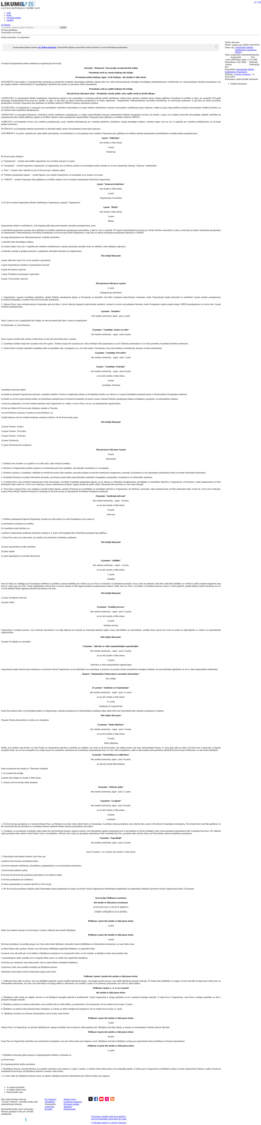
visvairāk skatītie (14, 18)
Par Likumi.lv (50, 1099)
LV (255, 2)
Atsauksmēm (50, 1104)
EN (259, 2)
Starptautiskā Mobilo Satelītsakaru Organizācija (239, 70)
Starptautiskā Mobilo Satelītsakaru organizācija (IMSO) (246, 49)
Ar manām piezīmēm (15, 1087)
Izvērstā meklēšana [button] (9, 30)
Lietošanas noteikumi (73, 1102)
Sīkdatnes (68, 1106)
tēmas (9, 15)
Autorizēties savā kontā (11, 32)
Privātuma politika (71, 1104)
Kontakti (48, 1109)
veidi (9, 13)
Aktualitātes (50, 1102)
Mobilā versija (70, 1099)
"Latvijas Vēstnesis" (242, 74)
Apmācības (49, 1106)
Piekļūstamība (70, 1109)
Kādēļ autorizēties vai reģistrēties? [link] (15, 37)
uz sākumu (5, 25)
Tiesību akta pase (232, 42)
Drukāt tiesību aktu (15, 1092)
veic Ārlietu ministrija (47, 47)
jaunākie (10, 20)
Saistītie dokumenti (238, 84)
